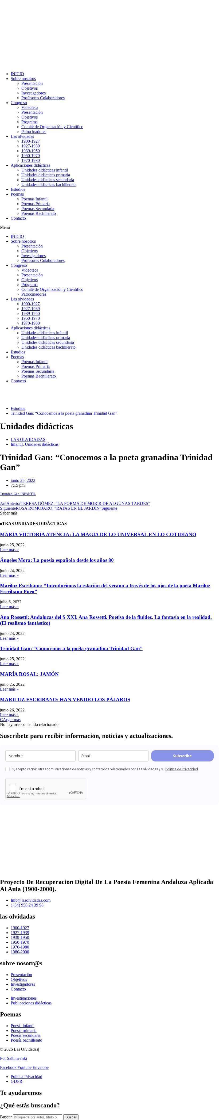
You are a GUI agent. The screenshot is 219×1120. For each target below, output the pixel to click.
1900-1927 (30, 141)
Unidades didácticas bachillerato (48, 184)
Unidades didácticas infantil (44, 170)
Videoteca (29, 107)
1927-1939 (30, 146)
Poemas (17, 194)
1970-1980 (30, 160)
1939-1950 (30, 150)
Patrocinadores (33, 131)
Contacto (18, 218)
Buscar (6, 1117)
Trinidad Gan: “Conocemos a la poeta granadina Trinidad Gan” (71, 648)
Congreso (19, 102)
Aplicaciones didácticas (30, 165)
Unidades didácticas (41, 444)
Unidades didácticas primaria (45, 175)
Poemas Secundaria (37, 208)
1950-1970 (30, 155)
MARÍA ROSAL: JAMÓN (29, 674)
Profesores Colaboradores (43, 98)
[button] (109, 227)
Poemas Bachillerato (38, 213)
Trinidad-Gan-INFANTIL (18, 494)
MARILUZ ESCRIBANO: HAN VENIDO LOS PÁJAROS (65, 699)
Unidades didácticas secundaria (47, 179)
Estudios (18, 189)
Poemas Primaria (35, 203)
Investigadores (33, 93)
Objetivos (29, 88)
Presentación (32, 83)
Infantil (17, 444)
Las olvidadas (22, 136)
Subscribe (182, 755)
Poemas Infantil (34, 199)
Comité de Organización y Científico (52, 126)
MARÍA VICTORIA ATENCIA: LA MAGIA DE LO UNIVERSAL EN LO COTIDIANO (98, 534)
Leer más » (9, 549)
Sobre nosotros (23, 78)
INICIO (17, 73)
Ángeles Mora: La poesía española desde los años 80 (57, 560)
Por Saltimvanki (13, 1058)
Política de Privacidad (181, 769)
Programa (29, 122)
